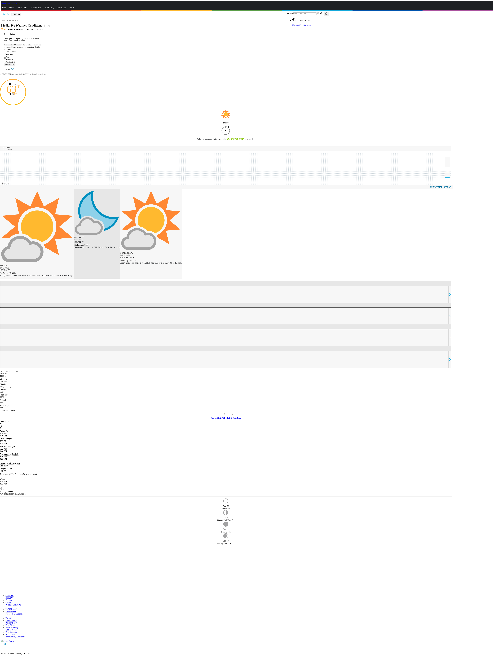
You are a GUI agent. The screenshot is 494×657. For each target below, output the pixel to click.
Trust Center (11, 618)
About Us (10, 598)
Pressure (9, 54)
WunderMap (436, 187)
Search (290, 13)
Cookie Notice (11, 630)
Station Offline (12, 62)
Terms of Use (11, 620)
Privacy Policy (11, 623)
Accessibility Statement (15, 637)
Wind (8, 57)
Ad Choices (10, 634)
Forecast (9, 59)
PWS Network (11, 609)
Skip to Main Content (10, 3)
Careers (9, 602)
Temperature (11, 52)
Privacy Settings (12, 627)
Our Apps (10, 595)
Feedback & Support (14, 614)
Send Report (9, 65)
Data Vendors (11, 632)
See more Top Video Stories (226, 418)
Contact (9, 600)
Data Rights (10, 625)
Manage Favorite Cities (301, 25)
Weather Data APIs (13, 605)
